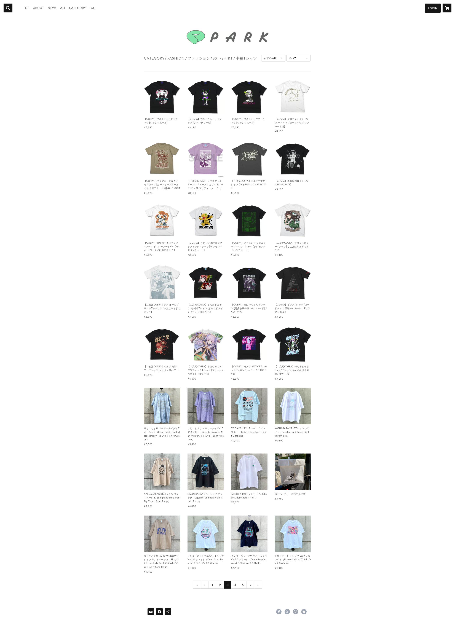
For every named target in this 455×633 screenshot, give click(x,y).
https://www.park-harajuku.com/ (304, 611)
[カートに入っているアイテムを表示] (447, 8)
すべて (292, 58)
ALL (63, 7)
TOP (26, 7)
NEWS (52, 7)
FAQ (92, 7)
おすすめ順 (270, 58)
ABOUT (38, 7)
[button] (433, 8)
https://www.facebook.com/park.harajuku (279, 611)
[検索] (8, 8)
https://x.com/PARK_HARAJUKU (287, 611)
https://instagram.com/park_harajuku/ (295, 611)
